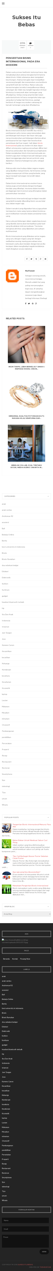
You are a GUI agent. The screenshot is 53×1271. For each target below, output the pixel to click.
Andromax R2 (7, 516)
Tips (4, 792)
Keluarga (5, 663)
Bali (3, 528)
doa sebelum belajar (10, 565)
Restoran (6, 768)
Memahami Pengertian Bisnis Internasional (30, 885)
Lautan (5, 700)
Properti (5, 749)
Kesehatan (6, 682)
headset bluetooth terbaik (13, 602)
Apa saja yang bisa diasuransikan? (26, 872)
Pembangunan (8, 731)
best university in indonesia (13, 547)
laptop (4, 694)
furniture (6, 590)
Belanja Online (8, 535)
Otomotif (6, 725)
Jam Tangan (7, 633)
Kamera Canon (8, 645)
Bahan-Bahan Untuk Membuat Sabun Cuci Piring (30, 841)
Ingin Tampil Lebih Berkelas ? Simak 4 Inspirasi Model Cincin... (26, 368)
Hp (3, 608)
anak (4, 504)
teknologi (6, 786)
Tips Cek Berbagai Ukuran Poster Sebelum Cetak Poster (30, 857)
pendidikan (6, 737)
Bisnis (4, 553)
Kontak (15, 959)
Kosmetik (6, 688)
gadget (5, 596)
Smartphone (7, 774)
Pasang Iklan (25, 959)
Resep (4, 755)
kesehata (6, 676)
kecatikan (6, 657)
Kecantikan (6, 651)
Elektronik (6, 577)
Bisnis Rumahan (8, 559)
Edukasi (5, 571)
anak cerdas (7, 510)
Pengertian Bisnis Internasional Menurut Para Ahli (32, 825)
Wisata (5, 805)
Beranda (6, 959)
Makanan (5, 706)
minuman (5, 719)
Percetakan (7, 743)
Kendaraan (6, 670)
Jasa (4, 639)
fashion (5, 584)
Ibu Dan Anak (7, 614)
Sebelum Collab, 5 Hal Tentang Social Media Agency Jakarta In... (26, 466)
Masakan (5, 713)
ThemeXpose (45, 1267)
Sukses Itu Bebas (26, 21)
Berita (4, 541)
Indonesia (6, 620)
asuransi (5, 522)
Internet (5, 627)
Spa (3, 780)
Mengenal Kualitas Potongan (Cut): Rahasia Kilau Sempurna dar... (26, 417)
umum (4, 798)
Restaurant (6, 762)
